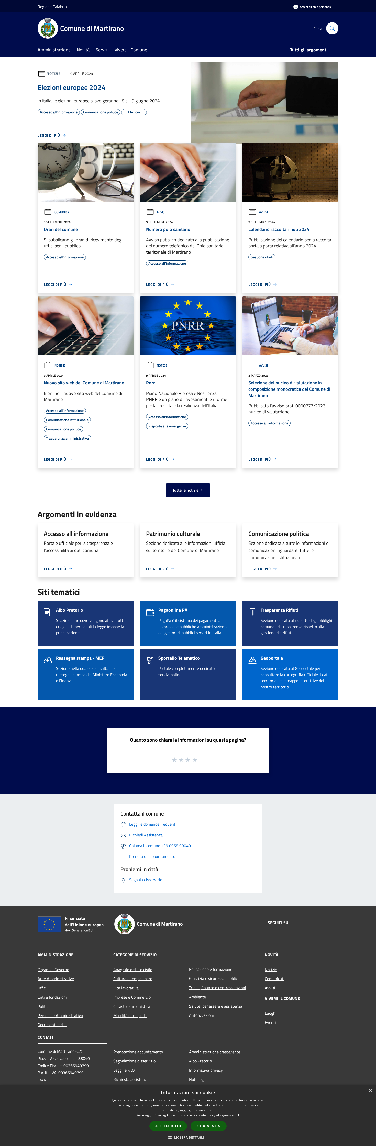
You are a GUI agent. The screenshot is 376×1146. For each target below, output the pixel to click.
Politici (43, 1006)
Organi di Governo (53, 969)
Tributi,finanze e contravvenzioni (217, 988)
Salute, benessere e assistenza (215, 1006)
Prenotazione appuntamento (138, 1052)
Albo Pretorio (200, 1061)
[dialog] (188, 1115)
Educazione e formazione (210, 969)
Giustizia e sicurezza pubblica (214, 978)
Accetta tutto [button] (168, 1126)
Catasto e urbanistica (131, 1006)
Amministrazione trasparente (214, 1052)
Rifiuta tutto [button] (208, 1126)
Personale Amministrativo (60, 1015)
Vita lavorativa (126, 988)
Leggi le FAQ (124, 1070)
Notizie (54, 73)
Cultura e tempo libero (132, 979)
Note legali (198, 1079)
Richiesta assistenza (131, 1079)
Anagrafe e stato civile (132, 969)
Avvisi (161, 212)
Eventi (270, 1022)
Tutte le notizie (185, 490)
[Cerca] (332, 28)
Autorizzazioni (201, 1015)
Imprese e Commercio (132, 997)
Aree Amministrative (56, 979)
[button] (188, 1137)
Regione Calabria (52, 7)
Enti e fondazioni (52, 997)
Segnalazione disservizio (134, 1061)
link (237, 1115)
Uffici (42, 988)
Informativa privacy (206, 1070)
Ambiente (197, 997)
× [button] (370, 1090)
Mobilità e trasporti (130, 1015)
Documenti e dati (52, 1025)
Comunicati (62, 212)
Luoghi (271, 1013)
